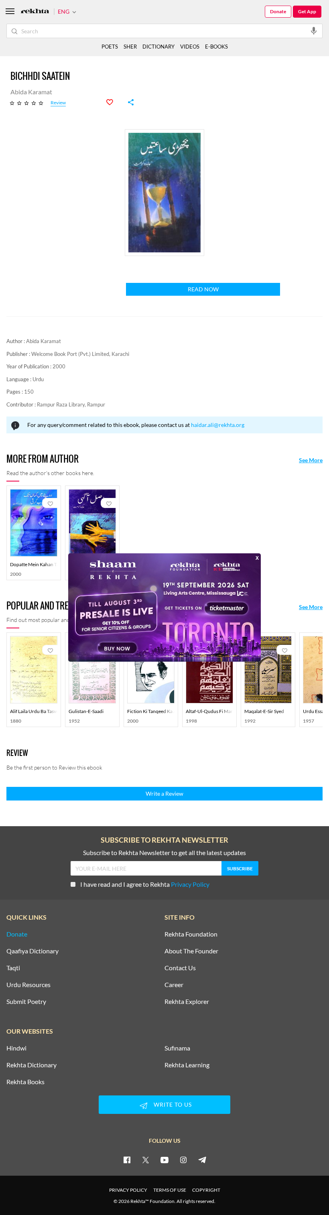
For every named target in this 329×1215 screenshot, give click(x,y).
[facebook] (126, 1159)
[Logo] (35, 11)
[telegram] (202, 1159)
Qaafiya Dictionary (32, 951)
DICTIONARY (158, 46)
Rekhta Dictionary (31, 1065)
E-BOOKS (216, 46)
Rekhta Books (25, 1082)
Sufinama (177, 1048)
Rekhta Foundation (190, 934)
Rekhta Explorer (186, 1001)
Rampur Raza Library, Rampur (71, 404)
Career (173, 984)
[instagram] (183, 1159)
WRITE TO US (173, 1104)
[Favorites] (114, 102)
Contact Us (180, 968)
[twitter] (145, 1159)
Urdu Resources (28, 984)
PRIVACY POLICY (128, 1190)
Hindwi (16, 1048)
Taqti (13, 968)
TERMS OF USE (169, 1190)
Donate (278, 11)
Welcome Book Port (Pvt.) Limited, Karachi (80, 354)
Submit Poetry (26, 1001)
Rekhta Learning (186, 1065)
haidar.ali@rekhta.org (217, 424)
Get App (307, 11)
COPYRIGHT (206, 1190)
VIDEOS (189, 46)
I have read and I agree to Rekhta (144, 884)
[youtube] (164, 1159)
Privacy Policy (190, 884)
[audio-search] (313, 30)
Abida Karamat (43, 341)
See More (311, 460)
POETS (110, 46)
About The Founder (191, 951)
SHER (130, 46)
